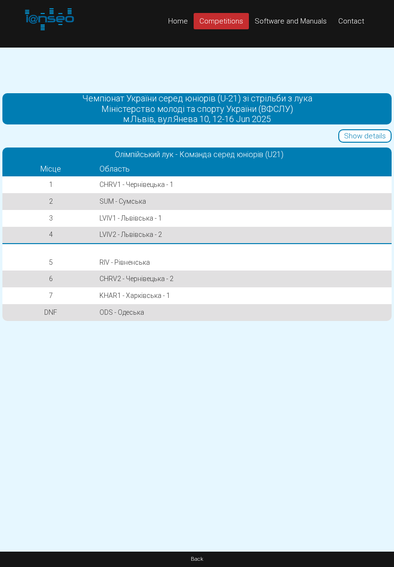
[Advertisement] (197, 69)
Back (197, 559)
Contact (351, 21)
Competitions (221, 21)
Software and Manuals (291, 21)
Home (178, 21)
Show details (365, 136)
